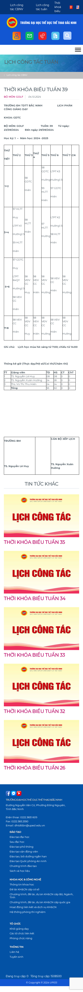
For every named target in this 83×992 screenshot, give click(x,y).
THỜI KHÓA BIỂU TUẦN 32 (34, 711)
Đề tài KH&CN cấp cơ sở (24, 889)
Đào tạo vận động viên (24, 851)
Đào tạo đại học (19, 836)
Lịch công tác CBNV (17, 75)
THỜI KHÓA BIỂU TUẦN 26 (34, 768)
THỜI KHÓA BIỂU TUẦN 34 (34, 598)
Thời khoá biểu (57, 7)
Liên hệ (14, 951)
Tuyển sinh (16, 956)
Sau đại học (17, 841)
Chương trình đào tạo (23, 865)
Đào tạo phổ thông (21, 846)
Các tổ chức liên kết (22, 933)
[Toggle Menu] (78, 49)
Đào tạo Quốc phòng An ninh (28, 861)
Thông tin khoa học (22, 884)
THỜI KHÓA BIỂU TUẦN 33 (34, 655)
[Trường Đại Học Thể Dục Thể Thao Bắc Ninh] (12, 22)
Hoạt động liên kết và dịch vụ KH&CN (33, 907)
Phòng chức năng (21, 938)
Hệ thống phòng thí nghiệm (28, 911)
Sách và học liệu (20, 870)
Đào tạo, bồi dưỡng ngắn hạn (28, 856)
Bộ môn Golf (13, 96)
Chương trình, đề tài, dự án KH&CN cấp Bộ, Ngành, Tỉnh (41, 896)
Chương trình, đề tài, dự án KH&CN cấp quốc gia (40, 902)
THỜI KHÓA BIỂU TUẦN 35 (34, 542)
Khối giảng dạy (19, 928)
